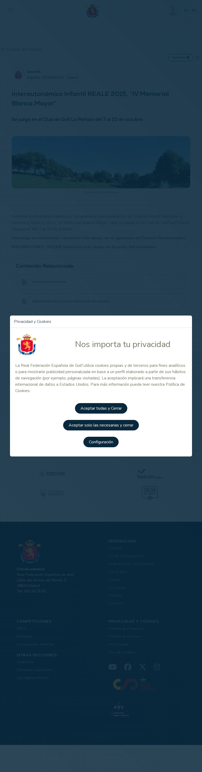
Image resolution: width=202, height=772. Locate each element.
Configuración (101, 442)
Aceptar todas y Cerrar (101, 408)
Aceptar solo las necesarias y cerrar (101, 425)
